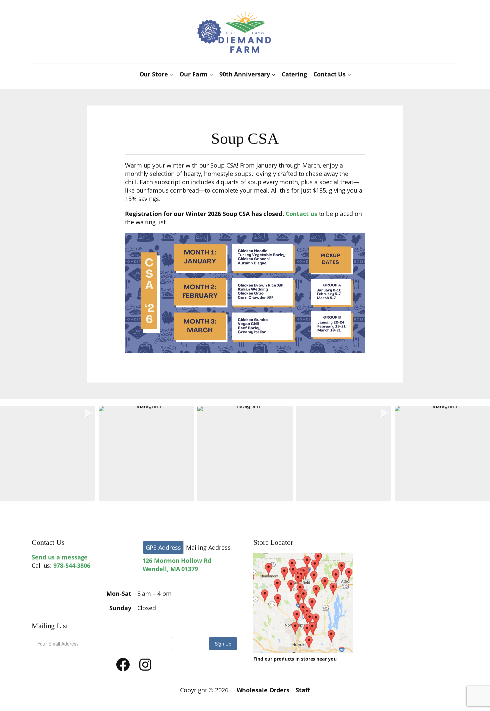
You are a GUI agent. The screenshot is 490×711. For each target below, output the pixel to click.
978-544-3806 (71, 565)
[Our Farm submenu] (211, 74)
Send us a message (60, 557)
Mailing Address (208, 547)
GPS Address (163, 547)
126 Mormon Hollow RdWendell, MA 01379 (177, 564)
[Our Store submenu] (171, 74)
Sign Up (223, 643)
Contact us (301, 214)
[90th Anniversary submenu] (273, 74)
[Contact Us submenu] (349, 74)
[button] (47, 453)
